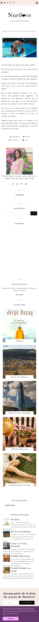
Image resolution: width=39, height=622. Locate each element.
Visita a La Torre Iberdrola (19, 413)
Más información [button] (12, 613)
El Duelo (19, 341)
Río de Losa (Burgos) (19, 377)
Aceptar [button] (10, 618)
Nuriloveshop (10, 505)
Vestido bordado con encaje (19, 485)
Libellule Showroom (19, 449)
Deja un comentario (29, 31)
